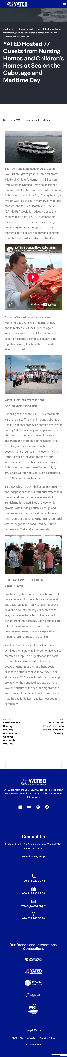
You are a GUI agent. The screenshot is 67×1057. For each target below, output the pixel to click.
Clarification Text (28, 1038)
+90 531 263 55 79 (33, 918)
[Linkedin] (20, 807)
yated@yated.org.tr (33, 906)
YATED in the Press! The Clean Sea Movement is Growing (53, 726)
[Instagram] (38, 807)
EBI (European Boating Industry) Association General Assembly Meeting (11, 731)
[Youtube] (29, 807)
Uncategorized (26, 29)
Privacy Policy (33, 1044)
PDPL (14, 1038)
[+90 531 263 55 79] (33, 914)
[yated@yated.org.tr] (33, 901)
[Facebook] (47, 807)
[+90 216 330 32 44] (34, 876)
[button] (64, 4)
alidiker (46, 120)
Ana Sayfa (8, 29)
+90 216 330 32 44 (33, 880)
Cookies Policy (47, 1038)
